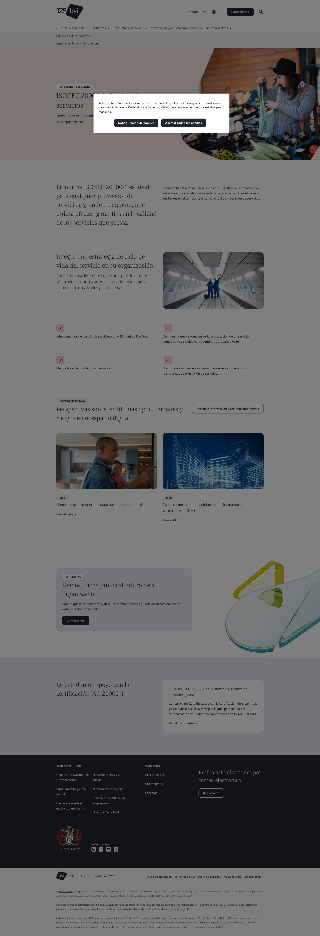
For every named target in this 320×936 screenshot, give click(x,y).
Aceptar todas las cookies (183, 122)
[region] (161, 113)
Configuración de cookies (136, 122)
